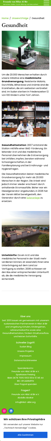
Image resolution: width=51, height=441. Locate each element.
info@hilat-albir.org (25, 402)
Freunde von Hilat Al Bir (15, 1)
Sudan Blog (25, 346)
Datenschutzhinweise (25, 360)
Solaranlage (33, 197)
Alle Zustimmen (25, 434)
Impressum (25, 355)
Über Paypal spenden (25, 384)
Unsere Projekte (25, 351)
